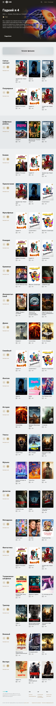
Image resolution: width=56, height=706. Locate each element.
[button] (7, 67)
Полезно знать (49, 694)
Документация (40, 694)
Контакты (30, 694)
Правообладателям (32, 696)
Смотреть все (6, 70)
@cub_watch (26, 702)
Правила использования (36, 702)
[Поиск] (41, 2)
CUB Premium (48, 696)
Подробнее (7, 36)
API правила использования (40, 697)
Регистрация (50, 2)
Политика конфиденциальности (47, 702)
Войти (45, 2)
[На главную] (9, 2)
